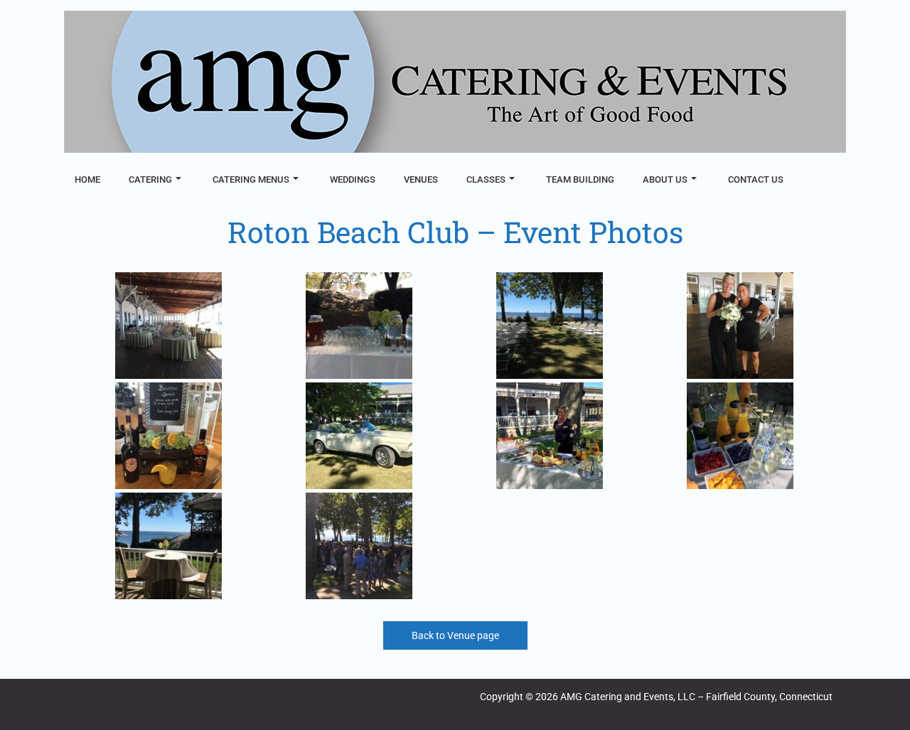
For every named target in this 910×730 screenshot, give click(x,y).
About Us (665, 179)
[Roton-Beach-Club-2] (358, 325)
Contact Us (755, 179)
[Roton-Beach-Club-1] (168, 325)
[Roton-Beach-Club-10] (358, 546)
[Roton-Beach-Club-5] (168, 435)
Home (87, 179)
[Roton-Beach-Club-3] (549, 325)
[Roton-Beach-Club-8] (739, 435)
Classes (485, 179)
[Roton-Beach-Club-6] (358, 435)
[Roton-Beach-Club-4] (739, 325)
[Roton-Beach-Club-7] (549, 435)
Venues (421, 179)
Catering (150, 179)
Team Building (580, 179)
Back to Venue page (455, 635)
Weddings (352, 179)
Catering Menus (251, 179)
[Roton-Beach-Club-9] (168, 546)
